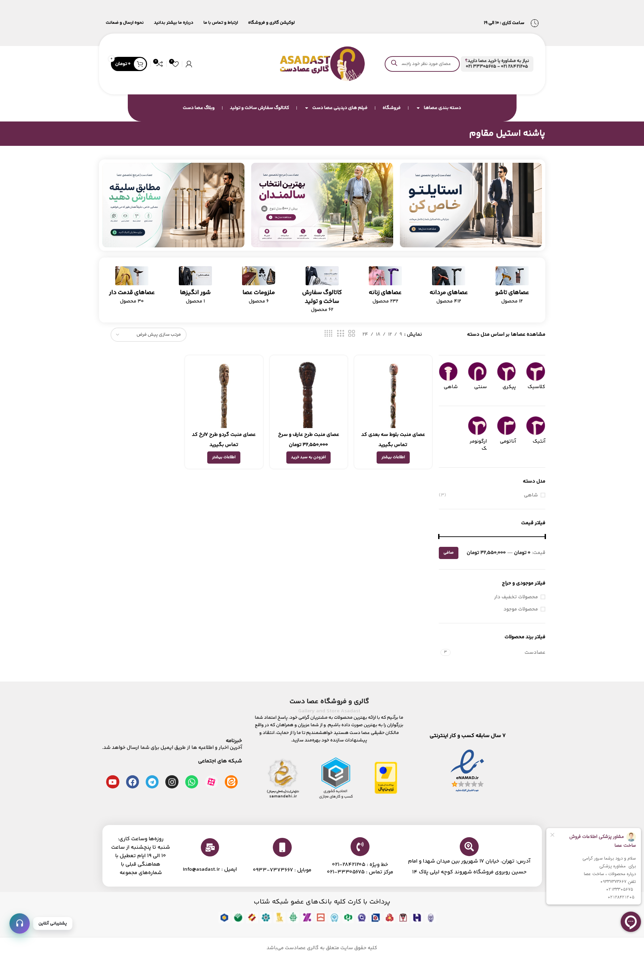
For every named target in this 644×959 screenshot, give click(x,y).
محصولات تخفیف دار (516, 597)
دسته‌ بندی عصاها (442, 108)
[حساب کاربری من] (189, 64)
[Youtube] (112, 781)
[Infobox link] (497, 64)
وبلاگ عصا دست (199, 108)
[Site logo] (322, 64)
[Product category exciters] (195, 287)
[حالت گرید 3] (340, 334)
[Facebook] (132, 781)
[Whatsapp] (191, 781)
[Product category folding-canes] (512, 287)
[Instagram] (171, 781)
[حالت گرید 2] (351, 334)
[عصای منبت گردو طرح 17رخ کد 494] (224, 394)
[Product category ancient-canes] (132, 287)
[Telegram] (152, 781)
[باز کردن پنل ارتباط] (19, 923)
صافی (449, 553)
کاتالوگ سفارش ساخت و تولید (259, 108)
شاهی (531, 495)
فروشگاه (392, 108)
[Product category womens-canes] (385, 287)
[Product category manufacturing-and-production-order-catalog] (322, 291)
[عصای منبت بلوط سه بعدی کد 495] (393, 394)
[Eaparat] (211, 781)
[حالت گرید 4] (328, 334)
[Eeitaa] (231, 781)
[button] (308, 457)
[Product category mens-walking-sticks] (449, 287)
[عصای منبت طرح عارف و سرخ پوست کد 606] (308, 394)
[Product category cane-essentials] (258, 287)
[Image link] (471, 205)
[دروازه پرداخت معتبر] (386, 778)
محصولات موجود (520, 609)
